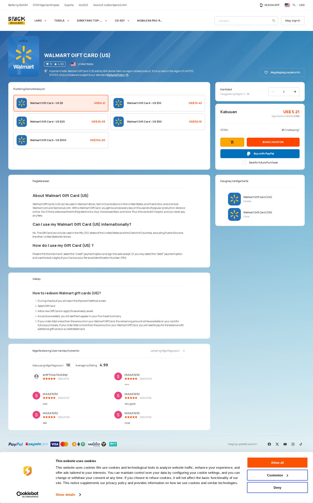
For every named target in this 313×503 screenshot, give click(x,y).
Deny (277, 487)
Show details (65, 494)
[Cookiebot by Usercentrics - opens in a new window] (27, 494)
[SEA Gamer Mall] (16, 21)
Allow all (277, 462)
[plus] (295, 91)
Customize (275, 475)
